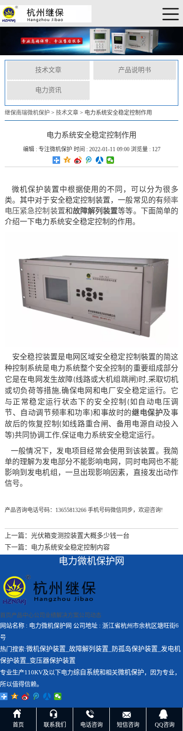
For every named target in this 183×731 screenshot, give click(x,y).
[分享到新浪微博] (78, 160)
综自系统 (86, 672)
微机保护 (131, 672)
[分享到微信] (110, 160)
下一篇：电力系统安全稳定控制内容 (57, 547)
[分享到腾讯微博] (89, 160)
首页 (5, 615)
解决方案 (67, 615)
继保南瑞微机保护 (27, 113)
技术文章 (48, 69)
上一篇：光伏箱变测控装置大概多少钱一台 (67, 535)
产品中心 (22, 615)
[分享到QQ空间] (67, 160)
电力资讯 (48, 90)
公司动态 (90, 615)
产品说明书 (134, 69)
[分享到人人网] (100, 160)
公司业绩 (45, 615)
